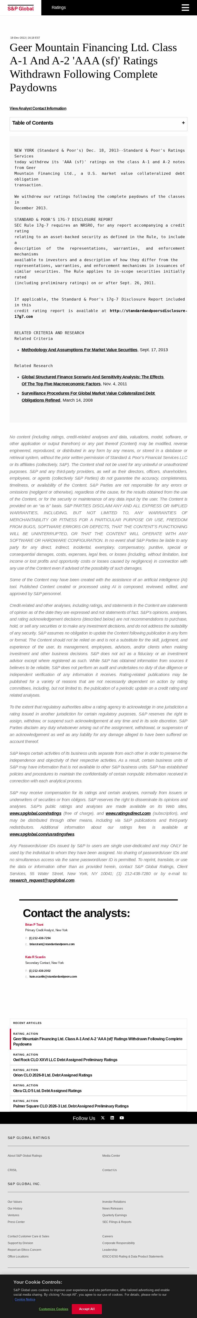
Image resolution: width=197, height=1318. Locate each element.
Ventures (13, 1215)
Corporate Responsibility (118, 1243)
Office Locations (18, 1256)
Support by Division (20, 1243)
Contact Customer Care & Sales (28, 1236)
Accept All (86, 1309)
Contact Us (109, 1170)
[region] (98, 1296)
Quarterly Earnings (114, 1215)
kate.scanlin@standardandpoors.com (53, 976)
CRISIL (12, 1170)
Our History (15, 1208)
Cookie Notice (25, 1299)
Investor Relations (114, 1201)
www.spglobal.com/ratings (35, 813)
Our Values (15, 1201)
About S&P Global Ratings (25, 1155)
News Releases (112, 1208)
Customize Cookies (53, 1309)
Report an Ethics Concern (24, 1249)
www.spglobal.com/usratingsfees (42, 834)
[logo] (21, 7)
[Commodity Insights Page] (103, 1118)
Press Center (16, 1222)
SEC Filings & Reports (116, 1222)
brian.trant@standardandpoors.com (52, 944)
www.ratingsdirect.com (128, 813)
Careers (107, 1236)
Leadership (109, 1249)
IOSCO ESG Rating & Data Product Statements (132, 1256)
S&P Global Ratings (29, 1138)
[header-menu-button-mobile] (185, 7)
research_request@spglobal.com (42, 880)
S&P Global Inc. (24, 1184)
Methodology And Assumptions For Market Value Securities (79, 349)
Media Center (111, 1155)
